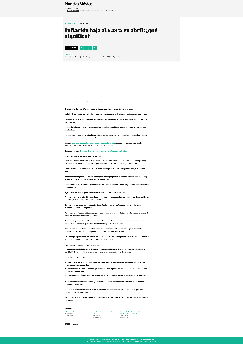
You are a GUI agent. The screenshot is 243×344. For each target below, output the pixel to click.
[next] (175, 11)
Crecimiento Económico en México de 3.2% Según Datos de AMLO (131, 313)
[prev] (172, 11)
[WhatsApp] (90, 48)
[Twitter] (86, 48)
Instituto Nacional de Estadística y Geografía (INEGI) (93, 143)
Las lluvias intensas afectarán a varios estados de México (98, 11)
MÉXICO (69, 54)
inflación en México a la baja (73, 312)
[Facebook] (82, 48)
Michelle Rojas (70, 23)
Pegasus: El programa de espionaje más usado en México (103, 151)
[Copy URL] (95, 48)
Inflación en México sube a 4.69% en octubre (103, 313)
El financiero (75, 324)
